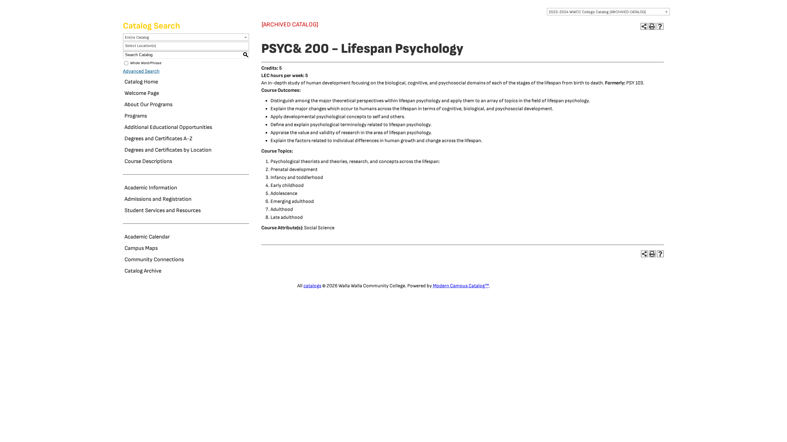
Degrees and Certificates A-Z (158, 138)
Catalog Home (141, 82)
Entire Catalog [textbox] (137, 37)
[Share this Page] (644, 26)
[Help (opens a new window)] (660, 26)
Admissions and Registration (158, 199)
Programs (136, 116)
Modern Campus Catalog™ (461, 286)
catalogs (312, 286)
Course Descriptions (148, 161)
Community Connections (154, 259)
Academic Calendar (147, 237)
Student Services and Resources (163, 210)
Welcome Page (142, 93)
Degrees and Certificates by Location (168, 150)
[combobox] (608, 11)
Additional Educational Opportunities (168, 127)
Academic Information (151, 187)
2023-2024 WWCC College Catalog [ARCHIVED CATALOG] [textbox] (597, 12)
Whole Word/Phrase (145, 63)
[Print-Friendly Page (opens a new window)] (652, 26)
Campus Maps (141, 248)
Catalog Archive (143, 271)
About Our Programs (148, 104)
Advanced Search (141, 71)
